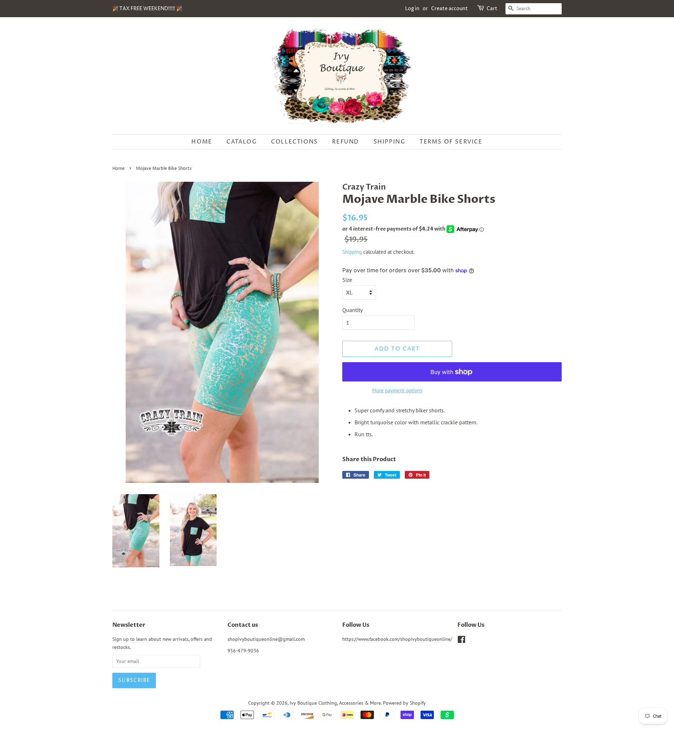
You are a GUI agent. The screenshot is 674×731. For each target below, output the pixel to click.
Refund (345, 142)
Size (347, 279)
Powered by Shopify (404, 703)
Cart (492, 8)
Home (201, 142)
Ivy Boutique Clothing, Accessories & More (335, 703)
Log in (412, 8)
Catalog (241, 142)
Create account (449, 8)
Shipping (389, 142)
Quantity (352, 309)
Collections (294, 142)
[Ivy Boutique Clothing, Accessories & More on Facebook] (461, 641)
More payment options (397, 390)
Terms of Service (451, 142)
